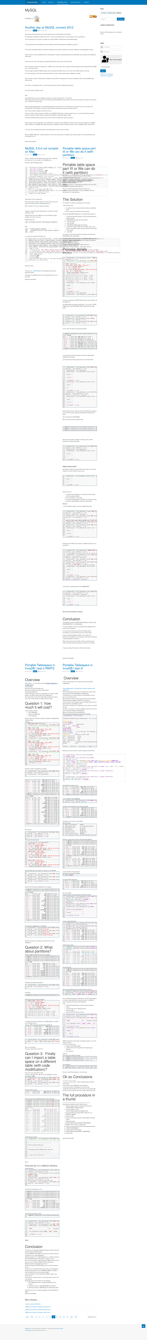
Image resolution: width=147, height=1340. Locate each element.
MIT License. (60, 1328)
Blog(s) (50, 2)
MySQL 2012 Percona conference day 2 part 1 (38, 1312)
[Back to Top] (143, 1326)
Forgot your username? (106, 74)
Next (71, 1317)
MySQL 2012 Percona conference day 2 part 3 (38, 1307)
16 (39, 1317)
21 (57, 1317)
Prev (32, 1317)
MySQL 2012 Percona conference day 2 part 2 (38, 1309)
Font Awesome (28, 1330)
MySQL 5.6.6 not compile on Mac (41, 150)
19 (50, 1317)
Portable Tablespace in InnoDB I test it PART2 (40, 666)
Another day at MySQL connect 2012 (49, 27)
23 (64, 1317)
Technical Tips (62, 2)
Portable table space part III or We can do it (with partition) (79, 151)
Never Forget (75, 2)
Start (27, 1317)
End (76, 1317)
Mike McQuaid (37, 271)
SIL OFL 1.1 (44, 1330)
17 (43, 1317)
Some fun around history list (32, 1304)
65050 (38, 203)
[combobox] (108, 19)
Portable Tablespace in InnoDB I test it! (78, 666)
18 (46, 1317)
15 (36, 1317)
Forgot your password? (106, 76)
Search (86, 2)
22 (60, 1317)
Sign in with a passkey (116, 59)
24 (67, 1317)
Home (44, 2)
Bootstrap (27, 1328)
